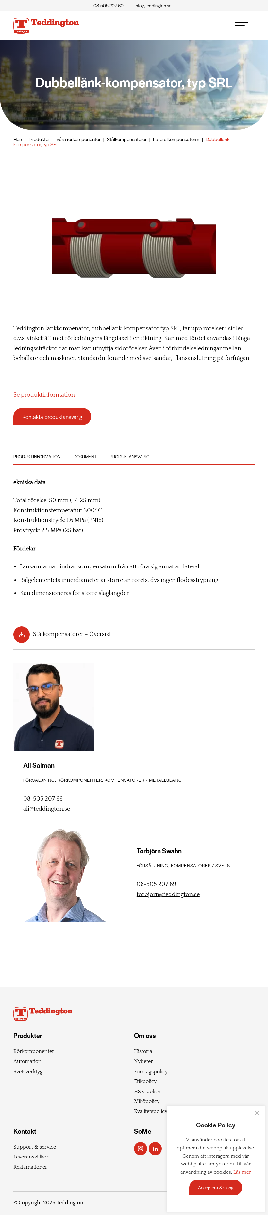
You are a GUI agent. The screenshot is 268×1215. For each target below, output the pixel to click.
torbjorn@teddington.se (168, 894)
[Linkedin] (155, 1148)
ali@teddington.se (46, 809)
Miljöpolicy (146, 1101)
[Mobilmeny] (241, 26)
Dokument (85, 456)
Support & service (34, 1147)
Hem (18, 139)
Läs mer (242, 1172)
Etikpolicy (145, 1081)
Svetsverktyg (27, 1072)
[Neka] (256, 1113)
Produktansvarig (130, 456)
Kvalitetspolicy (150, 1111)
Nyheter (143, 1061)
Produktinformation (36, 456)
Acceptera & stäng (215, 1187)
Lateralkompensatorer (176, 139)
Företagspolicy (151, 1072)
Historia (143, 1051)
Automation (27, 1061)
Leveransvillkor (31, 1157)
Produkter (39, 139)
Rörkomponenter (33, 1051)
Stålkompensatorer (127, 139)
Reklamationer (30, 1167)
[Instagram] (140, 1148)
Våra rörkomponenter (78, 139)
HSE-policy (147, 1091)
